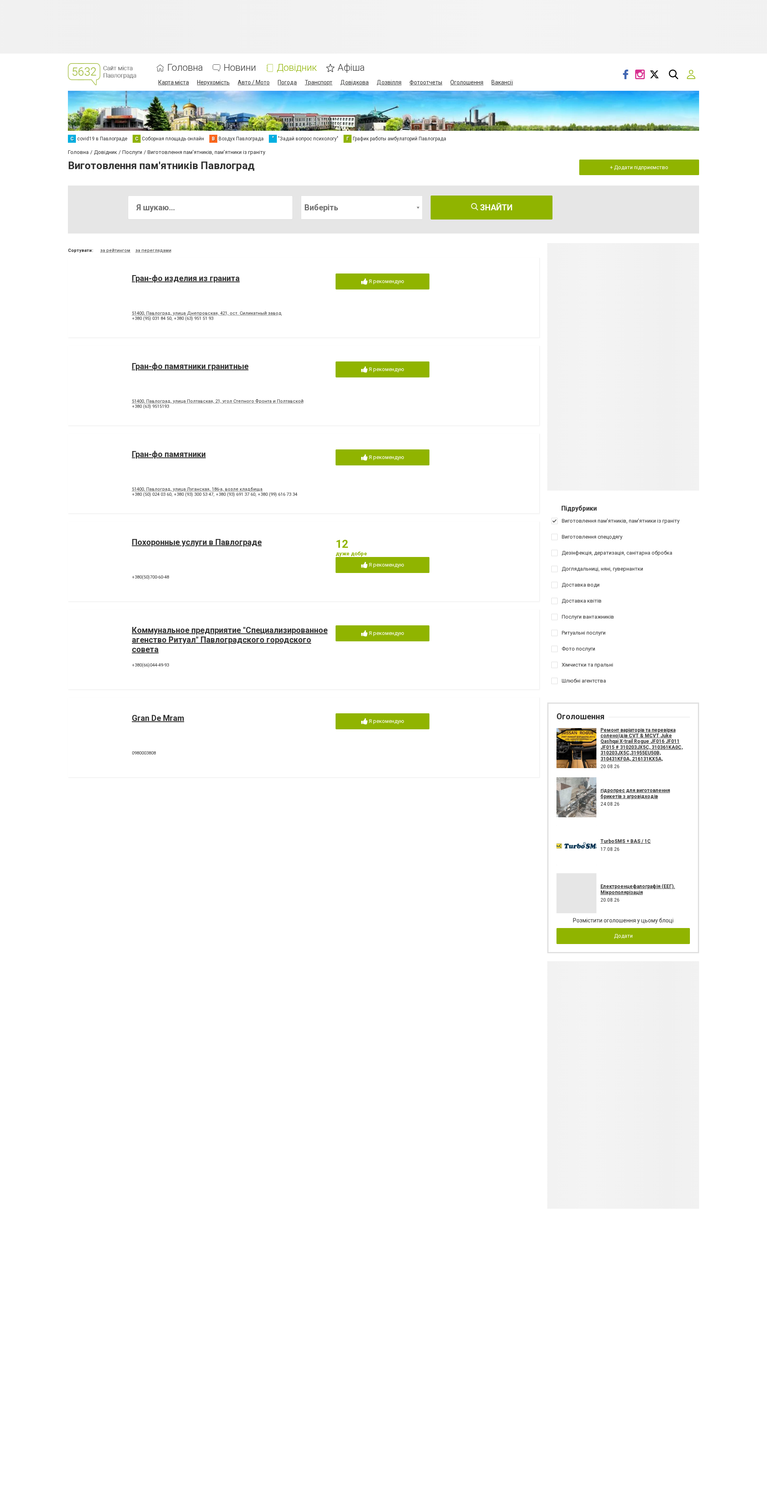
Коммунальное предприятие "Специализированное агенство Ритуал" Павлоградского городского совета (230, 639)
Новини (240, 67)
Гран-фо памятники (169, 454)
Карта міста (173, 82)
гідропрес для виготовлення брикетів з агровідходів (635, 793)
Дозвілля (389, 82)
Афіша (351, 67)
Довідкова (354, 82)
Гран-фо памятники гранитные (190, 366)
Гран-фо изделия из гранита (186, 278)
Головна (185, 67)
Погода (287, 82)
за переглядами (153, 250)
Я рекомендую (386, 281)
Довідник (297, 67)
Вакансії (502, 82)
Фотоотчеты (425, 82)
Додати (623, 936)
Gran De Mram (158, 718)
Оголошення (466, 82)
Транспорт (318, 82)
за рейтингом (115, 250)
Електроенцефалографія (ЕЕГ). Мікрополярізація (637, 889)
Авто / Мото (254, 82)
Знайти (495, 207)
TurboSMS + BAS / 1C (625, 841)
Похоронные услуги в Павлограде (197, 542)
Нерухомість (213, 82)
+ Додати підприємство (639, 167)
